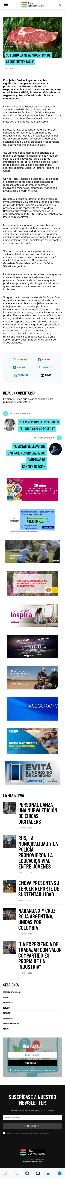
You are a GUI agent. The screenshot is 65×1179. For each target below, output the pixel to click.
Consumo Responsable (12, 992)
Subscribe (30, 1063)
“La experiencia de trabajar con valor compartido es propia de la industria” (40, 955)
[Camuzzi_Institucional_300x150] (32, 740)
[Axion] (32, 646)
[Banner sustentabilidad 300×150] (32, 583)
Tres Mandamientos (11, 1023)
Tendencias (8, 1018)
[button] (5, 5)
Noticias (10, 47)
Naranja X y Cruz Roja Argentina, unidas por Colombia (37, 919)
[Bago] (32, 615)
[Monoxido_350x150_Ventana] (32, 772)
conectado (41, 398)
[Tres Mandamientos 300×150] (32, 520)
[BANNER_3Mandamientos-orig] (32, 489)
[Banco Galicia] (32, 551)
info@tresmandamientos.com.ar (32, 1161)
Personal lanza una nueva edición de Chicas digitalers (37, 813)
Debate (6, 997)
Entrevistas (8, 1002)
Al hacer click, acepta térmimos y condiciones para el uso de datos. (34, 1070)
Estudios (6, 1008)
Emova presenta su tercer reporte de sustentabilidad (38, 888)
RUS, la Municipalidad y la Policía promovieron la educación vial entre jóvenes (38, 852)
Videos (6, 1028)
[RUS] (32, 708)
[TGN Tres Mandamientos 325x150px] (32, 677)
